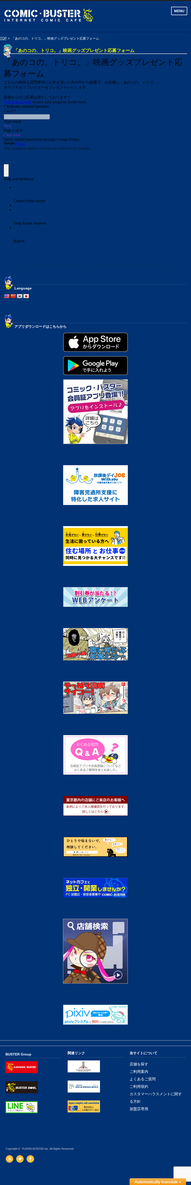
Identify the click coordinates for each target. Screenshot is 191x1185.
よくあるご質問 (143, 1079)
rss (10, 1159)
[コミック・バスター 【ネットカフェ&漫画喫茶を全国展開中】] (69, 16)
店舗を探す (139, 1064)
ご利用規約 (139, 1086)
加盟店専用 (139, 1109)
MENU (179, 11)
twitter (20, 1159)
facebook (31, 1159)
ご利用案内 (139, 1071)
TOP (3, 38)
